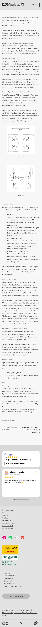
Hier (3, 409)
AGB (24, 613)
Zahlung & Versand (8, 523)
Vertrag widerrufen (16, 596)
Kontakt (5, 518)
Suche (21, 623)
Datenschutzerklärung (23, 610)
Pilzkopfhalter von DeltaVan (10, 428)
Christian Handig (17, 472)
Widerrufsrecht (7, 613)
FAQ (3, 513)
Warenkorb (32, 621)
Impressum (18, 613)
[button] (3, 623)
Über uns (5, 515)
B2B (28, 613)
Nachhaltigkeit (7, 526)
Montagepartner (8, 510)
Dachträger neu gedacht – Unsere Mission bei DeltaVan (31, 429)
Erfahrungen (6, 520)
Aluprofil (12, 420)
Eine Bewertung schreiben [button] (15, 463)
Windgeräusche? (8, 528)
